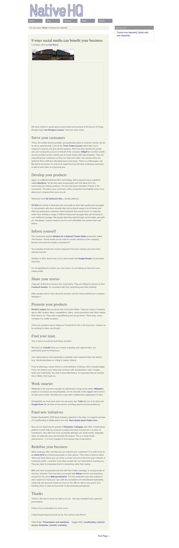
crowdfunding (90, 522)
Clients (102, 21)
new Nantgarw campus (54, 130)
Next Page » (103, 536)
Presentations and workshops (56, 522)
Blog (48, 21)
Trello (80, 401)
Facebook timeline (39, 287)
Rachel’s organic (38, 309)
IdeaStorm (41, 183)
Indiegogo (78, 427)
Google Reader (85, 258)
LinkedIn (47, 347)
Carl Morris (53, 45)
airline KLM (39, 455)
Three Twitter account (72, 146)
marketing (62, 525)
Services (67, 21)
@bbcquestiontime (58, 476)
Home (31, 21)
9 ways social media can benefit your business (67, 40)
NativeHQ (89, 9)
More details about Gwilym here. (83, 420)
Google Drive (37, 404)
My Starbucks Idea (54, 198)
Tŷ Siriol (35, 205)
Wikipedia (98, 389)
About (84, 21)
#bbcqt (79, 473)
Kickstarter (68, 427)
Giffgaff (84, 152)
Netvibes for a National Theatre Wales (69, 236)
